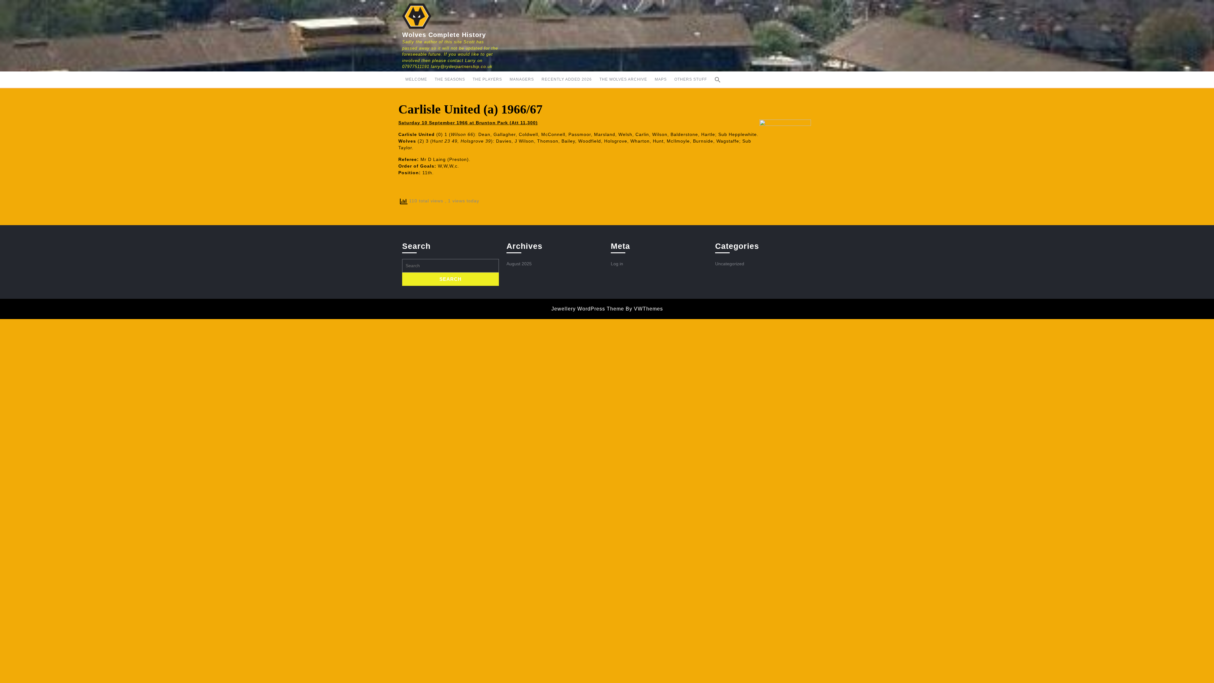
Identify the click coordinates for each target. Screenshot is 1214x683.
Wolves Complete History (444, 34)
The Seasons (450, 79)
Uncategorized (729, 263)
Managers (522, 79)
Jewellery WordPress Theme (587, 308)
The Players (487, 79)
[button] (717, 79)
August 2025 (519, 263)
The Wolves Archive (623, 79)
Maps (661, 79)
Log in (617, 263)
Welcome (416, 79)
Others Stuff (690, 79)
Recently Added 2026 (567, 79)
